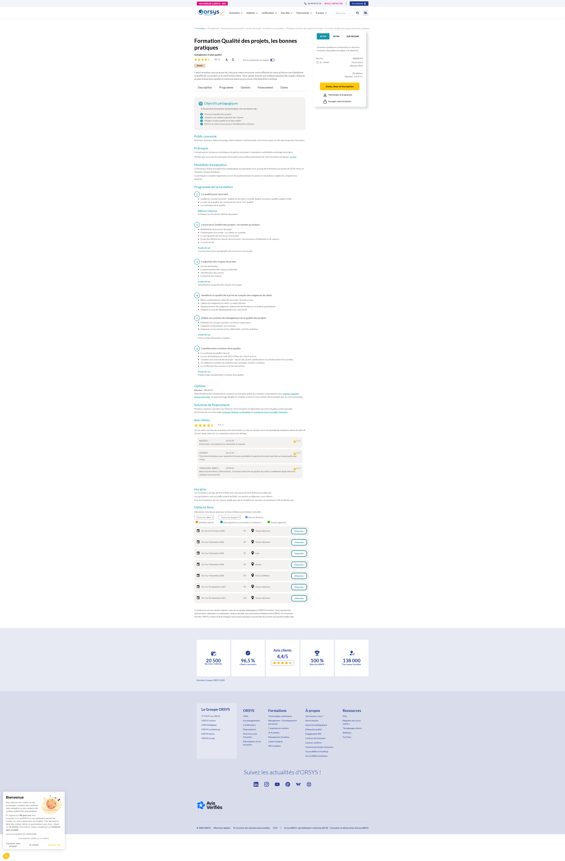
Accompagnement (251, 720)
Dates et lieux (204, 507)
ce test (293, 157)
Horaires (200, 489)
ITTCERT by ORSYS (210, 716)
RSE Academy (274, 746)
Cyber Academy (275, 741)
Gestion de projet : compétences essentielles (265, 28)
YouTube (347, 737)
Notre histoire (311, 720)
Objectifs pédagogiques (221, 103)
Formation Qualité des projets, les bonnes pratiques (347, 28)
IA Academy (273, 732)
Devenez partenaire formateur (319, 747)
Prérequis (201, 148)
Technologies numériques (280, 716)
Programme (226, 87)
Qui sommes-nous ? (314, 716)
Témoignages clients (352, 728)
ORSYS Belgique (209, 725)
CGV (275, 828)
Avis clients (202, 420)
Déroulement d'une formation (252, 743)
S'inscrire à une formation (250, 735)
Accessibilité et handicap (316, 751)
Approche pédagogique (316, 725)
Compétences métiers (278, 728)
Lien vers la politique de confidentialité (21, 834)
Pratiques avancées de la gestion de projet (304, 28)
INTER (323, 36)
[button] (6, 856)
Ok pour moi (54, 845)
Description (205, 87)
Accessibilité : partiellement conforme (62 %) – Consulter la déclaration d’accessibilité (326, 828)
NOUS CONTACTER (333, 3)
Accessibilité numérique (316, 756)
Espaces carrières (313, 742)
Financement (265, 87)
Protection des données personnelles (251, 828)
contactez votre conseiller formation (271, 412)
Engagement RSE (313, 734)
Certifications (249, 725)
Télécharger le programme (340, 94)
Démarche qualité (313, 729)
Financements (249, 729)
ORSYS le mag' (208, 738)
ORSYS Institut (208, 720)
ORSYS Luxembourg (210, 729)
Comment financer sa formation (236, 412)
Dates (284, 87)
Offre (245, 716)
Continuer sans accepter (13, 844)
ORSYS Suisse (208, 734)
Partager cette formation (339, 101)
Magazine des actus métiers (352, 722)
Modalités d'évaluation (210, 164)
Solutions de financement (212, 405)
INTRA (336, 36)
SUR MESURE (353, 36)
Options (245, 87)
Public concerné (205, 136)
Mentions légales (222, 828)
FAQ (345, 716)
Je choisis (33, 845)
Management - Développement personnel (226, 28)
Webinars (347, 732)
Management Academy (278, 737)
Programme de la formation (213, 187)
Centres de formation (315, 738)
